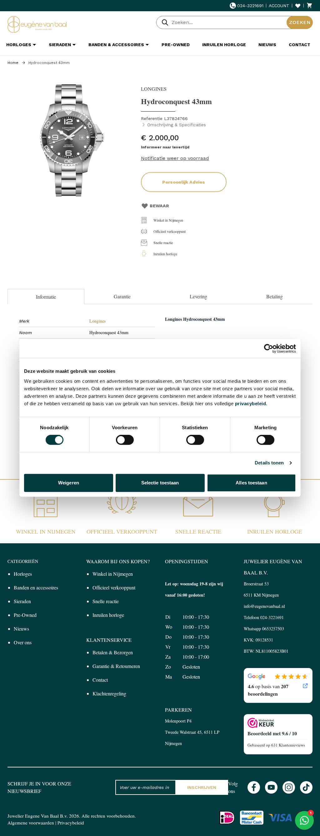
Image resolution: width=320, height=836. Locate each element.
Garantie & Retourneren (116, 666)
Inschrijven (201, 787)
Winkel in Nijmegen (168, 220)
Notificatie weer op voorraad (175, 158)
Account (279, 5)
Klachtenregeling (109, 693)
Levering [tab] (198, 296)
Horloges (23, 573)
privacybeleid (250, 403)
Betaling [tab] (274, 296)
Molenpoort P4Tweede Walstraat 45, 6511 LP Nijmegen (192, 732)
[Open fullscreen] (71, 141)
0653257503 (273, 629)
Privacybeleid (71, 822)
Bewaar (159, 205)
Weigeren (68, 482)
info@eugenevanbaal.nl (264, 606)
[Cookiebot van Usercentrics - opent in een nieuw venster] (268, 348)
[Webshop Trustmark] (278, 723)
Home (13, 62)
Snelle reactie (163, 242)
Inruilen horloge (165, 253)
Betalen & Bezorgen (112, 652)
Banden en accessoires (36, 587)
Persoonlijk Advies (183, 182)
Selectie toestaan (160, 482)
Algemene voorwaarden (31, 822)
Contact (100, 679)
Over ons (23, 642)
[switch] (125, 440)
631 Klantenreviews (288, 745)
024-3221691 (250, 5)
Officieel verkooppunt (169, 231)
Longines (97, 321)
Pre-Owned (25, 615)
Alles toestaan (251, 482)
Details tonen (269, 462)
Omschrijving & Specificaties (176, 124)
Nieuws (21, 628)
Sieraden (22, 601)
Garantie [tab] (122, 296)
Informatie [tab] (46, 296)
